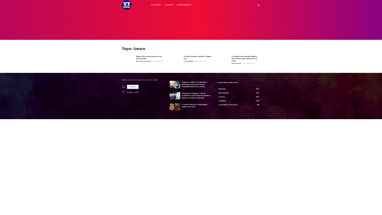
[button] (258, 5)
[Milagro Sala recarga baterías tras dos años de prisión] (128, 59)
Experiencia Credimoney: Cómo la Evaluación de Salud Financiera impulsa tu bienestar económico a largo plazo (196, 95)
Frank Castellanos (188, 61)
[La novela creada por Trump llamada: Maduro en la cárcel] (175, 107)
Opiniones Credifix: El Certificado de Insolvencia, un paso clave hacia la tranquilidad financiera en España (194, 84)
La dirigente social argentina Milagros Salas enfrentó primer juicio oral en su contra (244, 59)
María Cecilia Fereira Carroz (143, 61)
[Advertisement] (191, 25)
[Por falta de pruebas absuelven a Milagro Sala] (176, 59)
